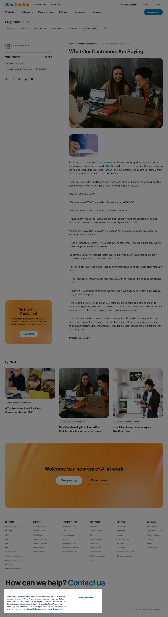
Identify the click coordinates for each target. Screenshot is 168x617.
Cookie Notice (32, 609)
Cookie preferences (85, 598)
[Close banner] (99, 591)
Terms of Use (58, 609)
